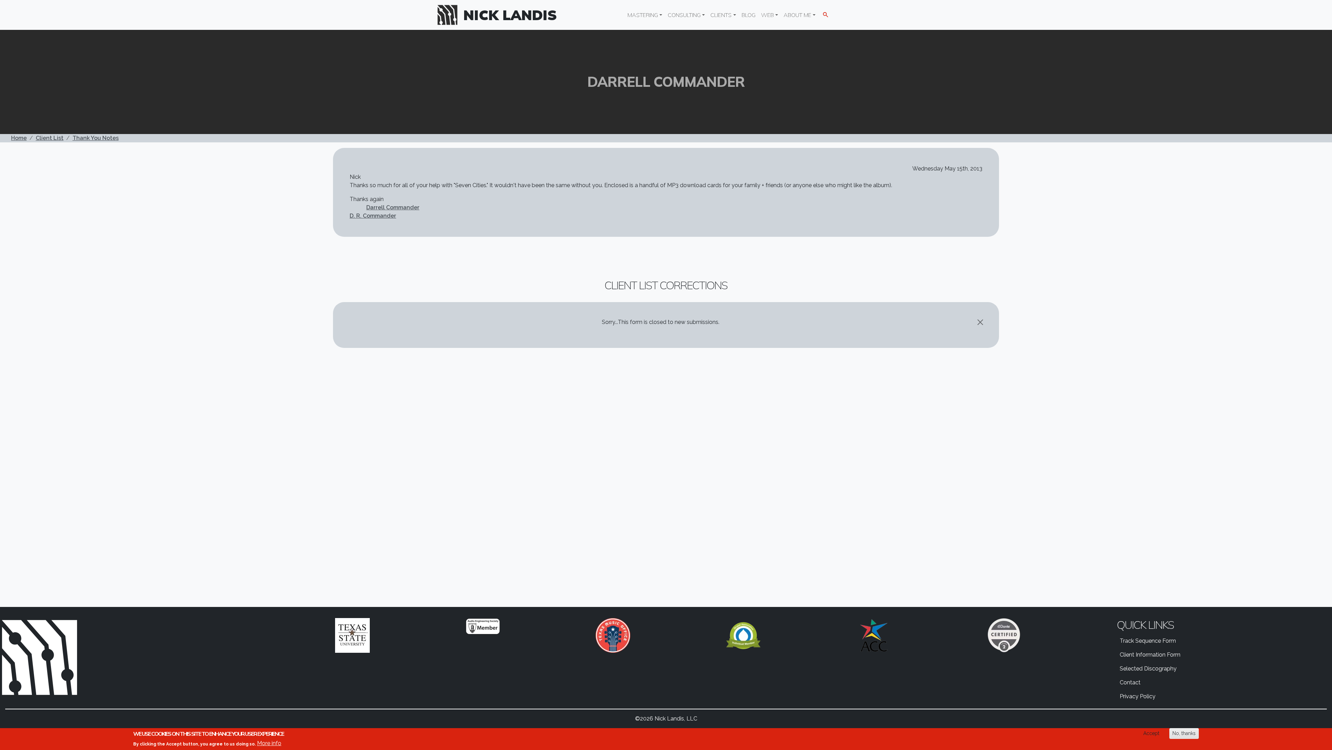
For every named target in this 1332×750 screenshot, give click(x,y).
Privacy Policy (1137, 696)
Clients (721, 14)
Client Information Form (1150, 654)
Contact (1130, 682)
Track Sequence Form (1148, 641)
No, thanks (1184, 733)
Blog (748, 14)
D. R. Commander (373, 215)
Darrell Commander (392, 207)
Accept (1151, 733)
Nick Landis (510, 15)
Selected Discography (1148, 668)
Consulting (684, 14)
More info (269, 743)
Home (19, 138)
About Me (797, 14)
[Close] (980, 322)
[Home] (450, 15)
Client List (49, 138)
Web (767, 14)
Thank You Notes (95, 138)
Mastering (642, 14)
